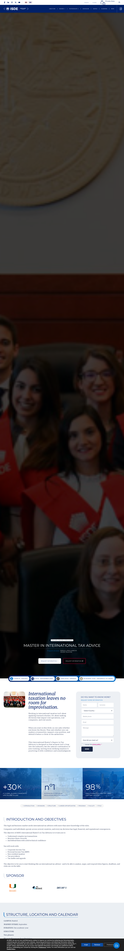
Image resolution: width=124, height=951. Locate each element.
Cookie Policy (11, 949)
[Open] (120, 9)
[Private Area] (102, 2)
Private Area (110, 1)
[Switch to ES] (26, 2)
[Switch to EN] (30, 2)
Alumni (94, 2)
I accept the (93, 744)
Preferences (110, 945)
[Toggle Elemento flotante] (116, 945)
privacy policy (96, 744)
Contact (86, 2)
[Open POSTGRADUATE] (78, 8)
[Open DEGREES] (64, 8)
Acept (86, 945)
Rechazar (97, 945)
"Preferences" (42, 947)
